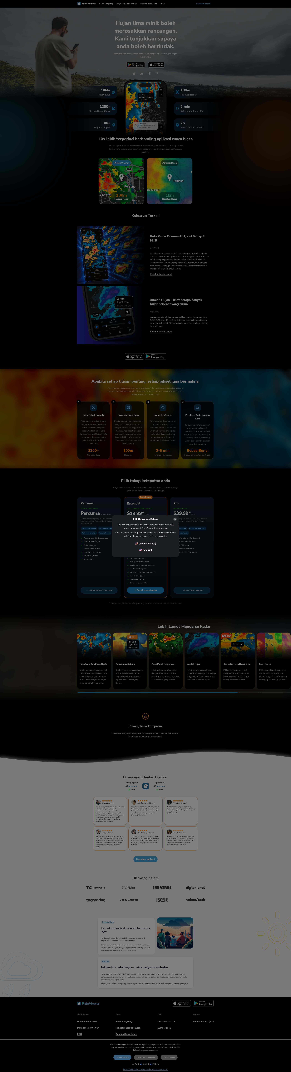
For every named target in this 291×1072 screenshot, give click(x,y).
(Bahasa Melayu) (147, 543)
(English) (147, 549)
